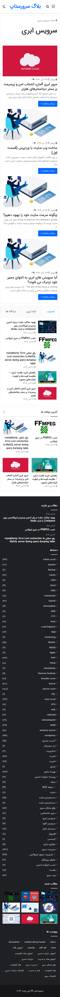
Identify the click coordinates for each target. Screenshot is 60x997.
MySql (52, 647)
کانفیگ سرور (50, 976)
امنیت (52, 756)
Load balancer (48, 626)
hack (53, 948)
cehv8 (53, 942)
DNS (53, 611)
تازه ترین (31, 311)
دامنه (53, 792)
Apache (52, 564)
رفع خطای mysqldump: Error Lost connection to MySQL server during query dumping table (20, 358)
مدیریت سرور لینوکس (41, 854)
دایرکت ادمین (27, 959)
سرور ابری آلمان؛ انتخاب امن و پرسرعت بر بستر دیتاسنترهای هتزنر (30, 87)
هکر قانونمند (15, 965)
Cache (52, 575)
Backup (52, 569)
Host (53, 621)
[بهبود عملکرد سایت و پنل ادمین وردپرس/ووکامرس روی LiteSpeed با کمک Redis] (47, 327)
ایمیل (53, 766)
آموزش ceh (18, 948)
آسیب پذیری (49, 740)
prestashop (50, 668)
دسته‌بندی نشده (47, 797)
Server (52, 683)
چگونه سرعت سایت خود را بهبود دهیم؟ (30, 215)
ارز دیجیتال (50, 745)
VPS (53, 704)
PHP (53, 657)
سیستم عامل (49, 828)
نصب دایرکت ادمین (46, 865)
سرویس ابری (49, 818)
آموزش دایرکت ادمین (46, 953)
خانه (53, 20)
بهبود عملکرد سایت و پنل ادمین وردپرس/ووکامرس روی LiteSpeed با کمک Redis (21, 325)
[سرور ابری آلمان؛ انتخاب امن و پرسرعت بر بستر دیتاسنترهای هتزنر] (30, 61)
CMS (53, 590)
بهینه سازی (50, 771)
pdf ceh (43, 948)
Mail (54, 632)
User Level (50, 699)
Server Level (49, 689)
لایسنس (52, 839)
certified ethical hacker (34, 942)
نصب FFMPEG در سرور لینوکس (21, 338)
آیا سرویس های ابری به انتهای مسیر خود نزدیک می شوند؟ (32, 280)
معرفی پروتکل (49, 859)
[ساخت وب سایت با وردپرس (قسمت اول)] (30, 124)
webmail (51, 714)
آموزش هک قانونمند (24, 953)
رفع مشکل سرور (48, 808)
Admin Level (49, 559)
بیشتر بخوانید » (48, 103)
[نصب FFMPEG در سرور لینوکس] (47, 343)
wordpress (50, 735)
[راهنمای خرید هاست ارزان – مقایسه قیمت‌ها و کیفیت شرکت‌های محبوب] (47, 377)
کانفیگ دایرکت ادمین (14, 970)
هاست (52, 870)
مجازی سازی (50, 844)
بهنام (53, 79)
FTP (53, 616)
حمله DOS (47, 787)
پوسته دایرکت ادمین (45, 777)
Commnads (50, 595)
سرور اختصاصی (48, 813)
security (31, 948)
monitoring (50, 637)
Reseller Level (48, 678)
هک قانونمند (50, 970)
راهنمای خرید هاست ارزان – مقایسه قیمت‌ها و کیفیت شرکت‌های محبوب (22, 376)
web (53, 709)
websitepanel (49, 720)
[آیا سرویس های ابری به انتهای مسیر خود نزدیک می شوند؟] (30, 254)
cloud (53, 585)
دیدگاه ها (11, 311)
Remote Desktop (47, 673)
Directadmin (50, 606)
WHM (53, 725)
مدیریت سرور (49, 849)
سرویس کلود (49, 823)
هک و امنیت (34, 970)
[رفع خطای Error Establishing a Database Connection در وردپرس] (30, 907)
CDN (53, 580)
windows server (48, 730)
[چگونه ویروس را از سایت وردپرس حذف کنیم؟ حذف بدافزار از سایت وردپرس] (49, 907)
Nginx (53, 652)
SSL (53, 694)
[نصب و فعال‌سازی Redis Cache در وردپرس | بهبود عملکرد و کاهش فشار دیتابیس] (30, 896)
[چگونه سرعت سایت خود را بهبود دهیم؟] (30, 191)
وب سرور (51, 875)
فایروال (52, 834)
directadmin (14, 942)
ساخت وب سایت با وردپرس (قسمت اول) (32, 150)
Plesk (53, 663)
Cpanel (52, 601)
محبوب (50, 311)
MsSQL (52, 642)
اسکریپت (51, 751)
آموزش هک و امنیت (47, 959)
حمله (53, 782)
